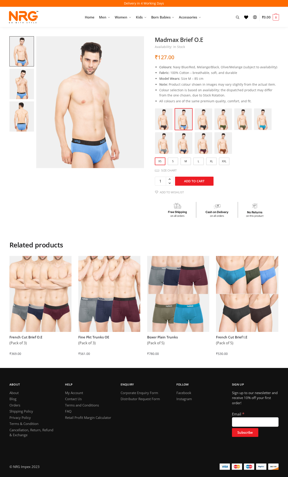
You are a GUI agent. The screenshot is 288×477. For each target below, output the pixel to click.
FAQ (68, 411)
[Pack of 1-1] (184, 119)
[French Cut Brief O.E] (40, 294)
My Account (74, 392)
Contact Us (73, 399)
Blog (12, 399)
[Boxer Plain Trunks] (178, 294)
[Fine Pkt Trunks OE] (109, 294)
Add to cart (194, 181)
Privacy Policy (20, 417)
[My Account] (257, 17)
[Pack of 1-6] (184, 143)
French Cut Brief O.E (25, 337)
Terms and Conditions (82, 405)
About (14, 392)
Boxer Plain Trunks (162, 337)
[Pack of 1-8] (223, 143)
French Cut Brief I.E (231, 337)
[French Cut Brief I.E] (247, 294)
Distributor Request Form (140, 399)
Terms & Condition (23, 423)
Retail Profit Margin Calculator (88, 417)
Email (238, 414)
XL (211, 161)
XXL (224, 161)
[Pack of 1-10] (203, 119)
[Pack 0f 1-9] (164, 119)
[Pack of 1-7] (203, 143)
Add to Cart (40, 363)
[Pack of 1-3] (243, 119)
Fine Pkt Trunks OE (93, 337)
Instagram (184, 399)
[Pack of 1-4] (263, 119)
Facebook (183, 392)
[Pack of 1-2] (223, 119)
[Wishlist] (248, 17)
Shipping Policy (21, 411)
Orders (14, 405)
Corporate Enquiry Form (139, 392)
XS (160, 161)
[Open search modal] (240, 17)
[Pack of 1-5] (164, 143)
